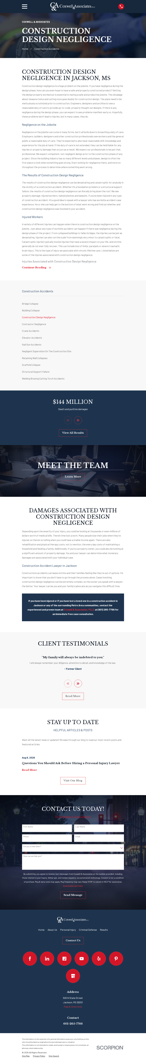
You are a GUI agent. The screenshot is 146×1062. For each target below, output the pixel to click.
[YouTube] (82, 959)
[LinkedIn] (47, 959)
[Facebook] (30, 959)
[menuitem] (73, 303)
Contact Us (73, 940)
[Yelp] (99, 959)
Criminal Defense (88, 929)
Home (41, 929)
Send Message (73, 895)
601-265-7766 (73, 1023)
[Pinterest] (116, 959)
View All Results (73, 432)
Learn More (73, 476)
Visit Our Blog (73, 780)
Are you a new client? (32, 846)
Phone (26, 836)
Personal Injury (68, 929)
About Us (52, 929)
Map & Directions (73, 1006)
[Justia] (64, 959)
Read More (72, 696)
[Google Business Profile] (73, 976)
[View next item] (78, 420)
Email (77, 836)
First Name (28, 827)
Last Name (80, 827)
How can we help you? (32, 856)
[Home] (72, 6)
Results (104, 929)
